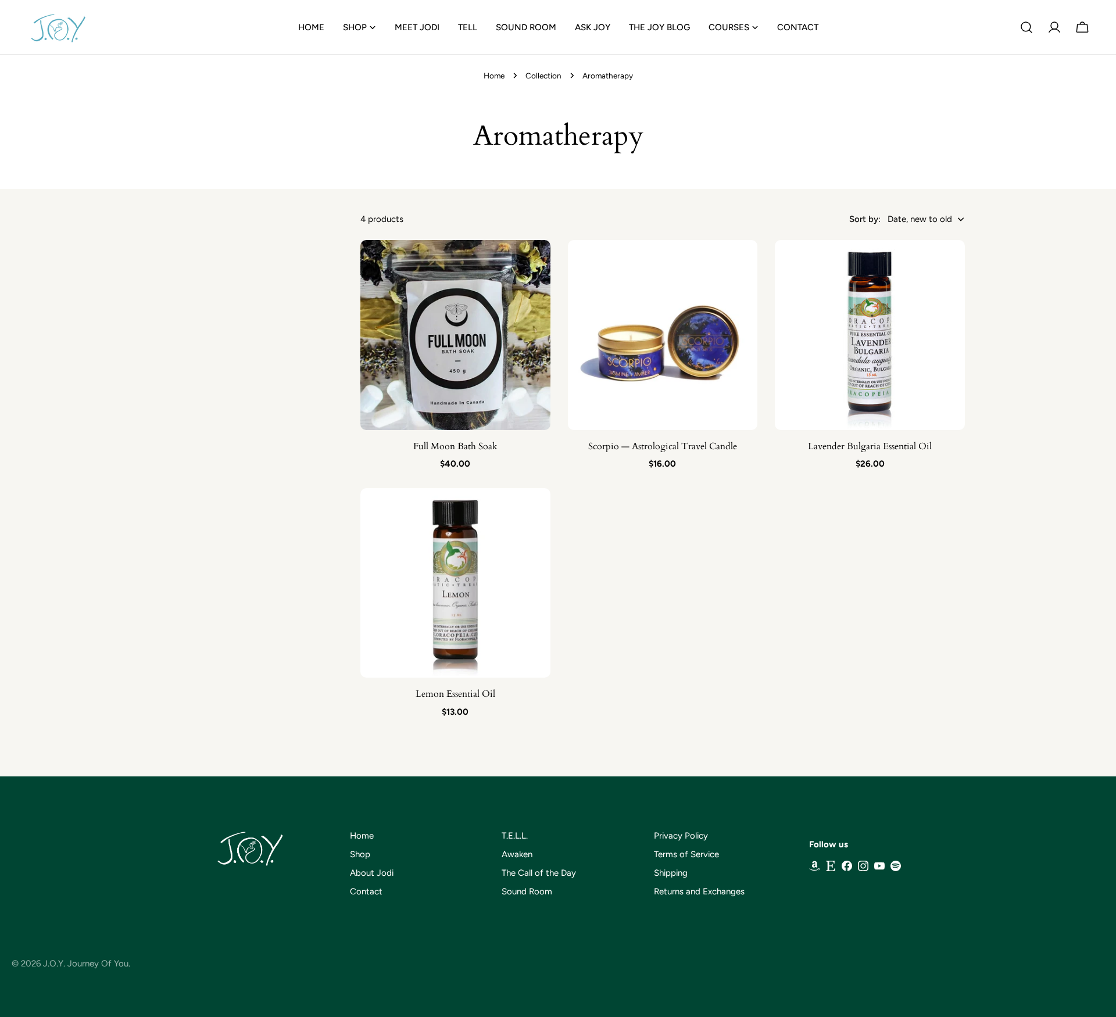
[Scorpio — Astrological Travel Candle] (663, 335)
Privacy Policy (681, 835)
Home (494, 75)
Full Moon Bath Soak (455, 446)
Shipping (671, 873)
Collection (543, 75)
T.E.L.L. (515, 835)
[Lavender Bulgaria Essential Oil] (870, 335)
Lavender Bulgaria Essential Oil (870, 446)
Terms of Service (686, 854)
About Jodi (372, 873)
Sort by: (865, 219)
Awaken (517, 854)
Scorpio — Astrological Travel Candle (662, 446)
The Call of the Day (539, 873)
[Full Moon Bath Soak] (455, 335)
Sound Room (527, 891)
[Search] (1026, 27)
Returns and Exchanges (699, 891)
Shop (360, 854)
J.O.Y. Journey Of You (85, 963)
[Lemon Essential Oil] (455, 583)
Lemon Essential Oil (455, 693)
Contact (366, 891)
